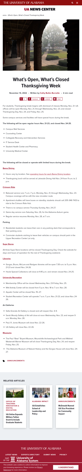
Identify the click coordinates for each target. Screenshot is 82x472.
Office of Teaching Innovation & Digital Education (12, 405)
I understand (66, 467)
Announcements (16, 360)
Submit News (50, 454)
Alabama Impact (40, 401)
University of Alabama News (41, 448)
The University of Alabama (24, 2)
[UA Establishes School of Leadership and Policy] (41, 406)
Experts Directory (30, 454)
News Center (39, 9)
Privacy (63, 454)
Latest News (11, 454)
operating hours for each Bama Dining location (50, 174)
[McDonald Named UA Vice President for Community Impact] (67, 406)
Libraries (7, 258)
